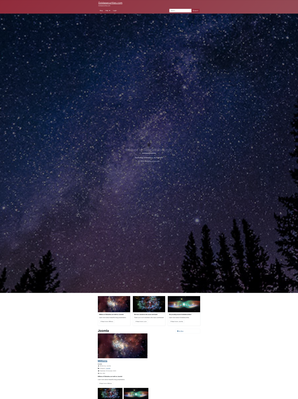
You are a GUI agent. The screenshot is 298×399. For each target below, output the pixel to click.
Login (115, 10)
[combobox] (180, 10)
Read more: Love (141, 321)
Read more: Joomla (177, 321)
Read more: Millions (107, 321)
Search (196, 10)
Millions (102, 360)
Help (106, 10)
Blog (101, 10)
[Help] (109, 11)
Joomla (108, 368)
